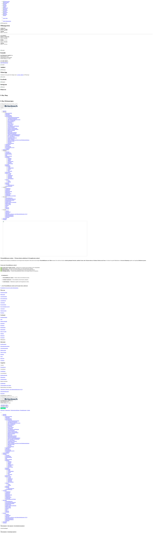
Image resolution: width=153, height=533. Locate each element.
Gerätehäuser (7, 189)
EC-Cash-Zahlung (11, 136)
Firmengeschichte (8, 113)
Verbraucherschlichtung (15, 410)
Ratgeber (7, 205)
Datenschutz (7, 410)
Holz (6, 155)
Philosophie (7, 114)
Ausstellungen (8, 144)
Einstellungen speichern (12, 531)
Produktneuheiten (8, 153)
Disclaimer (7, 217)
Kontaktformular (23, 410)
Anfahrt (28, 410)
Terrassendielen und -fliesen (10, 195)
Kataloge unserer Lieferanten (10, 202)
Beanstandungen (11, 143)
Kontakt (4, 513)
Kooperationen (8, 146)
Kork (9, 170)
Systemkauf (10, 122)
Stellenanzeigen (3, 310)
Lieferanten (7, 145)
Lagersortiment (8, 152)
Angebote (5, 490)
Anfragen (7, 210)
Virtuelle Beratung (11, 127)
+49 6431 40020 (20, 74)
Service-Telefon (11, 123)
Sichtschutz (10, 176)
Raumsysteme (10, 163)
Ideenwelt (7, 207)
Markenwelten (8, 203)
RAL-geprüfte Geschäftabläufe (13, 135)
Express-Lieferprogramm (12, 128)
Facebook (9, 142)
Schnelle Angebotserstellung (13, 129)
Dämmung (7, 182)
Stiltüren (9, 160)
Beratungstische (11, 121)
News (6, 206)
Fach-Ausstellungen (11, 120)
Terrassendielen (11, 178)
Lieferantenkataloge (4, 348)
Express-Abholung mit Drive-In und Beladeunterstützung (18, 139)
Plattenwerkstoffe (8, 156)
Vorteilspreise (10, 124)
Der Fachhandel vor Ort (9, 147)
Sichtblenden (7, 194)
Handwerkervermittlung (12, 132)
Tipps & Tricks (8, 204)
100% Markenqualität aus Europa (14, 119)
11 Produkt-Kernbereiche (12, 118)
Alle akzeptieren (4, 531)
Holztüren (9, 158)
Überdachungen (8, 193)
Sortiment (5, 454)
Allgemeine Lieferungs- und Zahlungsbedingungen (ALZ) (16, 214)
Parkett (9, 166)
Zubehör (9, 181)
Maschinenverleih (11, 141)
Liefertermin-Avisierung (12, 137)
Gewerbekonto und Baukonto (13, 126)
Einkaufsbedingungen (9, 215)
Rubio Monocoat (11, 185)
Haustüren (7, 164)
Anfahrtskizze (8, 211)
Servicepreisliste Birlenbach (10, 199)
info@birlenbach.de (4, 62)
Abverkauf (7, 151)
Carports (9, 174)
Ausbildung (7, 148)
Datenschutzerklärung (9, 216)
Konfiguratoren (8, 201)
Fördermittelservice (8, 197)
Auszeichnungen (8, 115)
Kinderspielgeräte (8, 191)
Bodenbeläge (7, 165)
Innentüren (7, 157)
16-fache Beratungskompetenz (13, 117)
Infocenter (5, 500)
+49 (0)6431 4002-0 (4, 405)
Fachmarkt (7, 184)
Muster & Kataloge (11, 130)
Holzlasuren (7, 190)
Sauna (9, 180)
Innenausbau (7, 172)
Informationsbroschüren (9, 200)
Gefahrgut (7, 208)
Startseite (4, 111)
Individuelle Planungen (12, 133)
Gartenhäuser (10, 175)
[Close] (0, 412)
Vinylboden (10, 171)
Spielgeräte (10, 177)
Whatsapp (3, 408)
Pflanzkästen (7, 192)
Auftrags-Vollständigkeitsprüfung (14, 134)
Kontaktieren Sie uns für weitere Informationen (9, 287)
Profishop (5, 219)
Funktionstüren (10, 161)
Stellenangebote (6, 149)
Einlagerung (10, 131)
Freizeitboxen (7, 188)
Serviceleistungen (8, 116)
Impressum (7, 212)
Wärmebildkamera (8, 186)
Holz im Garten (8, 173)
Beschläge (10, 162)
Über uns (4, 415)
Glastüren (9, 159)
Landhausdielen (11, 167)
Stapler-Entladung (11, 138)
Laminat (9, 168)
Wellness (7, 179)
